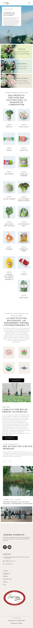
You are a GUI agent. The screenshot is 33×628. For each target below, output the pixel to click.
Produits (5, 576)
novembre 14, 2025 (8, 499)
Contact (5, 582)
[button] (5, 461)
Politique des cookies (16, 623)
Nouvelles (17, 499)
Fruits (24, 272)
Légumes (9, 124)
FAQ (4, 584)
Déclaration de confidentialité (16, 620)
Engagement (6, 573)
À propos (5, 571)
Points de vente (7, 579)
